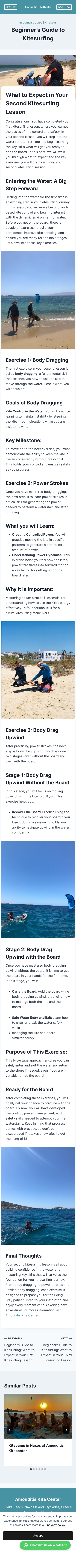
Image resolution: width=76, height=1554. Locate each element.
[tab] (31, 1469)
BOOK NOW (64, 7)
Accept (38, 1535)
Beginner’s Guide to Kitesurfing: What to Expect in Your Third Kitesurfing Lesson (56, 1349)
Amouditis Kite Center (22, 1315)
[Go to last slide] (10, 1430)
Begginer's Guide (30, 22)
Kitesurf (50, 22)
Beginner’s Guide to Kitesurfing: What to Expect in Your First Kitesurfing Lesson (19, 1349)
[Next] (66, 1430)
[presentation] (38, 1416)
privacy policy (56, 1525)
